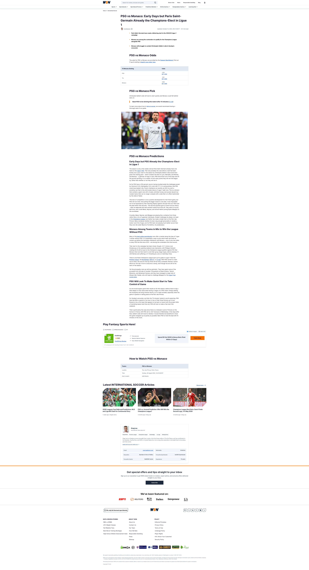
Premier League (134, 259)
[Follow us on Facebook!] (185, 510)
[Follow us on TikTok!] (204, 510)
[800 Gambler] (165, 547)
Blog (199, 2)
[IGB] (141, 547)
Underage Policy (160, 531)
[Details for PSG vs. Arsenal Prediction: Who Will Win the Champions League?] (154, 397)
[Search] (155, 3)
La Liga (158, 259)
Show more (200, 385)
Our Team (132, 528)
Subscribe (154, 482)
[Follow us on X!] (189, 510)
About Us (132, 522)
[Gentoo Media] (153, 547)
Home (104, 10)
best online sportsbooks (144, 236)
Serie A (152, 259)
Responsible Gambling (189, 2)
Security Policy (159, 539)
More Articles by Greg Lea (130, 444)
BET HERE (164, 74)
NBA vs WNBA (107, 522)
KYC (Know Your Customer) (163, 536)
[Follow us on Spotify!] (200, 510)
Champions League (139, 219)
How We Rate (133, 531)
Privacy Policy (159, 525)
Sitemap (131, 539)
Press (130, 536)
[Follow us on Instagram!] (196, 510)
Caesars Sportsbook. (167, 60)
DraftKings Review (120, 341)
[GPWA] (175, 547)
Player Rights (159, 533)
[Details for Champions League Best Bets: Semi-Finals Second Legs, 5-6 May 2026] (189, 397)
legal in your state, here (148, 62)
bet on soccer (151, 106)
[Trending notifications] (204, 2)
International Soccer (112, 10)
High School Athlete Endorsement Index (115, 533)
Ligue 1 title (140, 171)
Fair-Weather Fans (108, 528)
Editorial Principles (160, 522)
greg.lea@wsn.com (148, 450)
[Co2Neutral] (184, 547)
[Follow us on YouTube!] (192, 510)
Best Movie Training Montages (112, 531)
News (178, 2)
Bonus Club (171, 2)
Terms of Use (159, 528)
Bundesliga (145, 259)
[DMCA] (125, 547)
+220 (171, 102)
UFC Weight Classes (109, 525)
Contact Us (132, 525)
